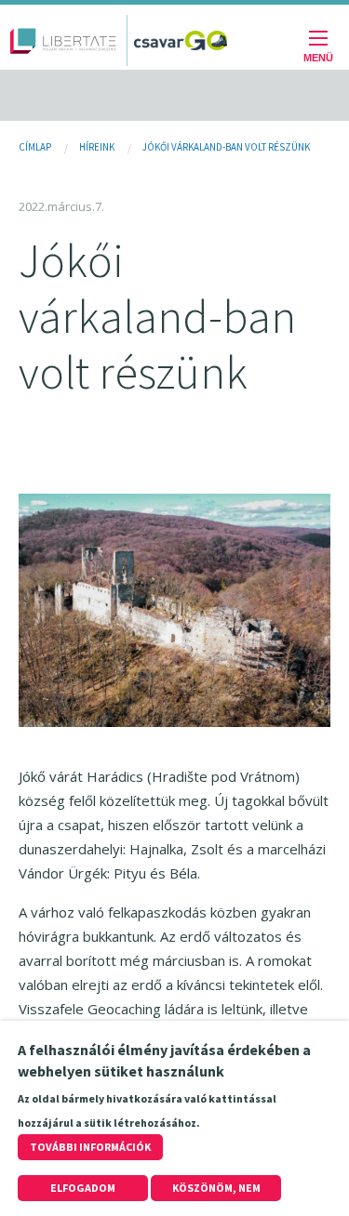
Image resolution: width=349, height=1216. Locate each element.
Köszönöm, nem (216, 1188)
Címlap (35, 146)
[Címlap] (63, 40)
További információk (90, 1147)
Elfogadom (82, 1188)
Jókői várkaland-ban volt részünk (226, 146)
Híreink (96, 146)
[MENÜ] (318, 40)
